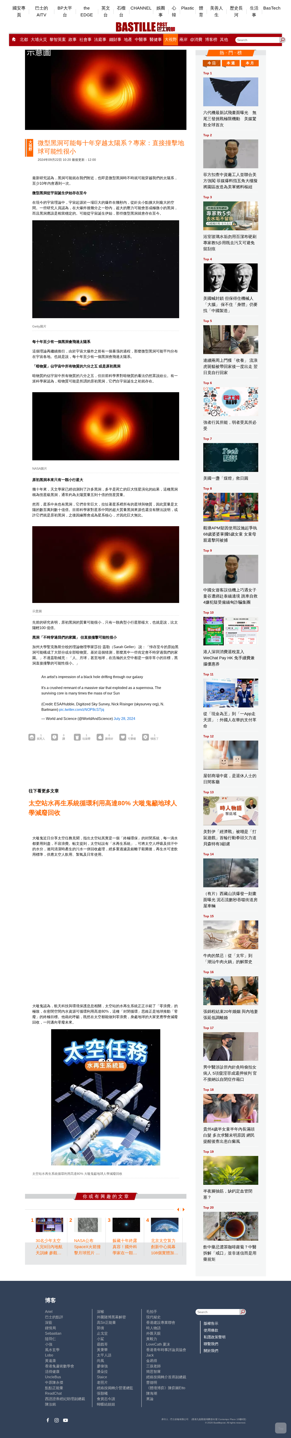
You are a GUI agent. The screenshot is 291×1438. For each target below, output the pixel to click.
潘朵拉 (102, 1372)
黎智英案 (58, 39)
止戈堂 (102, 1333)
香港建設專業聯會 (160, 1322)
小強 (48, 1344)
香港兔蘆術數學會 (59, 1366)
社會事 (85, 39)
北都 (24, 39)
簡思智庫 (153, 1372)
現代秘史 (153, 1317)
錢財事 (115, 39)
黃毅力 (151, 1339)
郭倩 (100, 1328)
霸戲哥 (102, 1344)
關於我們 (211, 1351)
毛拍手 (151, 1312)
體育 (201, 11)
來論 (149, 1399)
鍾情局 (50, 1328)
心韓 (174, 11)
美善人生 (216, 11)
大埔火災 (39, 39)
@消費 (196, 39)
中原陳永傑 (54, 1382)
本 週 (231, 63)
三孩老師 (153, 1366)
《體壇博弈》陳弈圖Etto (165, 1388)
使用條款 (211, 1330)
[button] (177, 1209)
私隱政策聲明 (215, 1337)
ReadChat (53, 1393)
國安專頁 (19, 11)
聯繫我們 (211, 1344)
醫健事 (156, 39)
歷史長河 (236, 11)
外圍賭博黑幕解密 (111, 1317)
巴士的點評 (54, 1317)
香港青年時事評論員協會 (166, 1350)
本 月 (250, 63)
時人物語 (153, 1328)
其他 (224, 39)
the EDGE (86, 11)
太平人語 (104, 1355)
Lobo (49, 1355)
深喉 (100, 1312)
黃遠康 (50, 1361)
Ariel (49, 1312)
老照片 (102, 1382)
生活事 (254, 11)
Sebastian (53, 1333)
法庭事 (100, 39)
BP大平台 (65, 11)
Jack (150, 1355)
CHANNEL (141, 8)
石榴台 (121, 11)
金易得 (151, 1361)
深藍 (48, 1322)
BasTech (272, 8)
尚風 (100, 1361)
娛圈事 (160, 11)
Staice (102, 1377)
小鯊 (100, 1339)
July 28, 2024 (124, 719)
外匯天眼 (153, 1333)
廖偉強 (102, 1366)
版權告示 (211, 1323)
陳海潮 (151, 1393)
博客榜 (211, 39)
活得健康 (52, 1372)
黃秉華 (102, 1350)
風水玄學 (52, 1350)
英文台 (105, 11)
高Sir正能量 (106, 1322)
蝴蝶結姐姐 (106, 1404)
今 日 (212, 63)
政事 (72, 39)
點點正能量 (54, 1388)
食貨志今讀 (106, 1399)
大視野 (171, 39)
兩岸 (183, 39)
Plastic (187, 8)
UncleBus (53, 1377)
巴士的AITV (41, 11)
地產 (128, 39)
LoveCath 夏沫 (158, 1344)
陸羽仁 (50, 1339)
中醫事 (141, 39)
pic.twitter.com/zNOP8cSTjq (81, 710)
